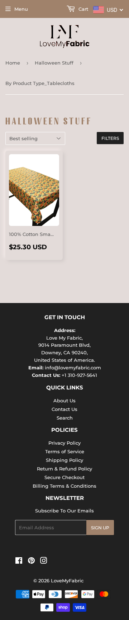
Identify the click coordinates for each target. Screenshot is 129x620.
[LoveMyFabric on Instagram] (43, 561)
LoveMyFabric (67, 580)
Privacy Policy (64, 443)
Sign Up (100, 527)
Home (12, 63)
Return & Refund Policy (64, 469)
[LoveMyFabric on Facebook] (19, 561)
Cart (82, 9)
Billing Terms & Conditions (64, 486)
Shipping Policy (64, 460)
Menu (21, 9)
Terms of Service (64, 451)
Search (65, 418)
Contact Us (64, 409)
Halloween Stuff (54, 63)
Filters (110, 138)
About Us (64, 400)
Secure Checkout (64, 477)
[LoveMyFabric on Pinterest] (31, 561)
